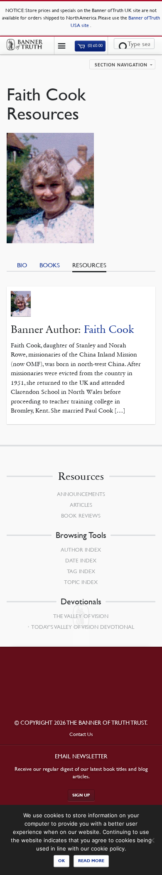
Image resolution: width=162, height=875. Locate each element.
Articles (81, 504)
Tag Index (81, 571)
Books (49, 265)
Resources (89, 265)
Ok (61, 860)
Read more (91, 860)
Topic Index (81, 582)
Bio (22, 265)
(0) (95, 46)
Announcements (81, 494)
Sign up (81, 795)
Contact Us (81, 734)
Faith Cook (109, 329)
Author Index (81, 549)
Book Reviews (81, 515)
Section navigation (121, 65)
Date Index (80, 560)
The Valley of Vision (80, 616)
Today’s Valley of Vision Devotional (82, 626)
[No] (151, 840)
